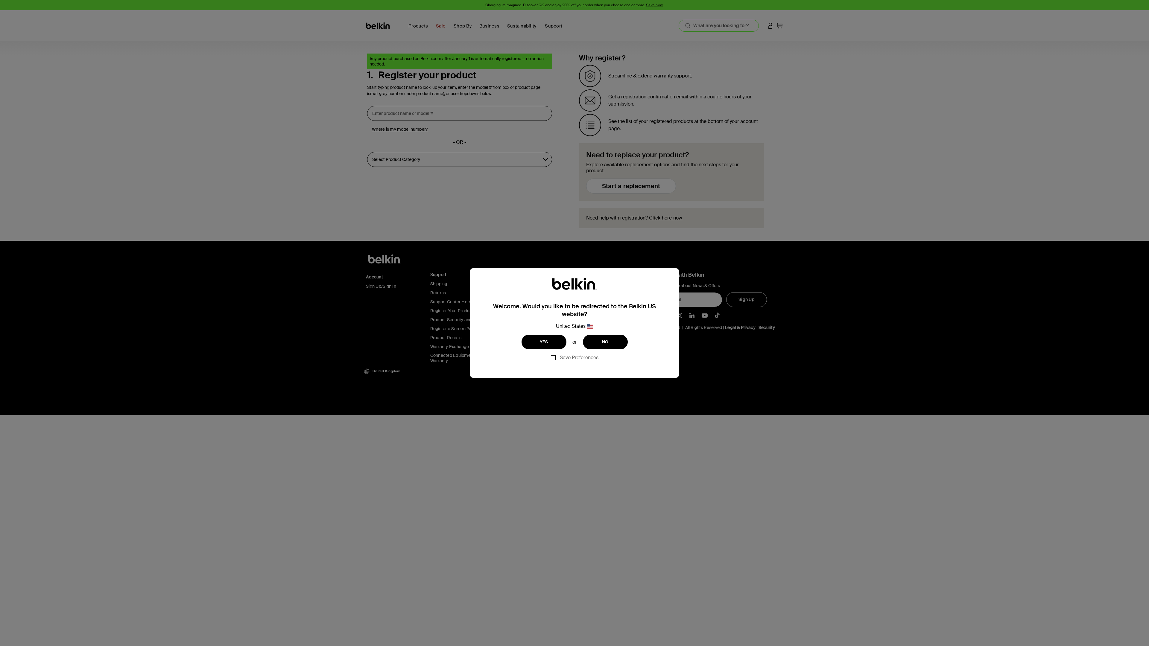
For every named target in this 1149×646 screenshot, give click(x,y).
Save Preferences (579, 357)
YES (544, 342)
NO (605, 342)
